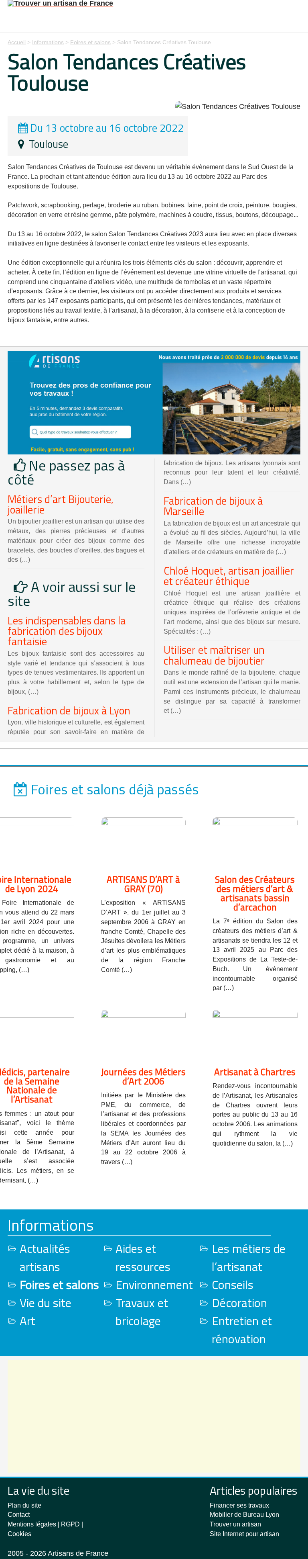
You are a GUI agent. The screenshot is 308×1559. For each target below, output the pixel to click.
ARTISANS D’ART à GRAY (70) (143, 884)
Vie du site (45, 1302)
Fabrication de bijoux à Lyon (69, 710)
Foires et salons (90, 42)
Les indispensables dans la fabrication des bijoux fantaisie (67, 631)
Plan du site (24, 1505)
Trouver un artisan (235, 1524)
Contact (19, 1514)
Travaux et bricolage (142, 1311)
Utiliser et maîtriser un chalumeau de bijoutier (214, 655)
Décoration (239, 1302)
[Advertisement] (154, 1416)
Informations (48, 42)
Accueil (17, 42)
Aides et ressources (143, 1257)
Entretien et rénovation (242, 1329)
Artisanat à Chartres (255, 1072)
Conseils (232, 1284)
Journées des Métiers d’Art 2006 (143, 1076)
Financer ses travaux (239, 1505)
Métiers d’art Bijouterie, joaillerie (60, 504)
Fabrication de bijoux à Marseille (213, 506)
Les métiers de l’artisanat (249, 1257)
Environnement (154, 1284)
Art (27, 1320)
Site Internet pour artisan (244, 1533)
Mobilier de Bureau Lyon (244, 1514)
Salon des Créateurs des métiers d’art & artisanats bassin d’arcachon (255, 893)
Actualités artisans (45, 1257)
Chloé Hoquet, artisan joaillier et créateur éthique (229, 576)
